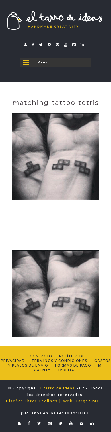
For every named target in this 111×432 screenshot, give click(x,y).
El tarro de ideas (56, 388)
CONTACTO (41, 356)
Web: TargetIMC (81, 401)
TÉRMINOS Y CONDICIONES (59, 361)
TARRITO (66, 370)
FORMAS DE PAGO (73, 365)
